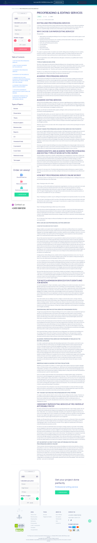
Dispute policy (34, 518)
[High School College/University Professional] (22, 30)
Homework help (18, 141)
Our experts (58, 516)
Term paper (17, 160)
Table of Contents (18, 57)
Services (17, 8)
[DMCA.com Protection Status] (20, 530)
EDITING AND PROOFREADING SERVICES (21, 61)
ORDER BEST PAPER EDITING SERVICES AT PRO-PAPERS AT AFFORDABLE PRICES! (20, 97)
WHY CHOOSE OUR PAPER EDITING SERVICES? (20, 66)
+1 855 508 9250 (74, 515)
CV (14, 136)
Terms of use (33, 514)
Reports (16, 132)
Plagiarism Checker (47, 516)
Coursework (17, 146)
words (24, 44)
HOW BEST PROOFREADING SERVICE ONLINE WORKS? (20, 86)
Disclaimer (33, 527)
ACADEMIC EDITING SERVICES (21, 74)
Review (16, 108)
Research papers (18, 122)
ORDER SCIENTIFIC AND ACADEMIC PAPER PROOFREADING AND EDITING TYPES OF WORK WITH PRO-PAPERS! (21, 80)
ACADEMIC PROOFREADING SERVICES (20, 70)
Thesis (15, 118)
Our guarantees (34, 529)
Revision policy (34, 516)
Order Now (23, 49)
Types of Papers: (17, 104)
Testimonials (58, 518)
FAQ (57, 521)
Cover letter (17, 151)
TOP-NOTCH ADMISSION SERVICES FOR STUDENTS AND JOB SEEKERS (21, 91)
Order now (22, 194)
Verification (33, 521)
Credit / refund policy (35, 525)
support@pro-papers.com (74, 517)
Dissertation (17, 113)
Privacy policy (34, 523)
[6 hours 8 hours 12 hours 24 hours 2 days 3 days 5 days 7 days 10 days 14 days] (22, 34)
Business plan (18, 127)
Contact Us (58, 523)
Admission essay (18, 155)
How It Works (59, 514)
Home (13, 8)
